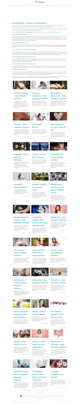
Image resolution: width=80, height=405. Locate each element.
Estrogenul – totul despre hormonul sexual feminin (38, 344)
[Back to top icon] (67, 403)
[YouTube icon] (64, 402)
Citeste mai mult (27, 110)
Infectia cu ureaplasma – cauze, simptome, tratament (40, 95)
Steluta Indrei (54, 369)
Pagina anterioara (40, 393)
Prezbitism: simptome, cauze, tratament (57, 374)
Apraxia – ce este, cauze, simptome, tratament (57, 252)
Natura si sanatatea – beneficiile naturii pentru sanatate (21, 314)
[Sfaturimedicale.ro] (40, 2)
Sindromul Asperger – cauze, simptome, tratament (21, 95)
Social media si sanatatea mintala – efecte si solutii (58, 314)
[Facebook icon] (63, 402)
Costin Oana (54, 182)
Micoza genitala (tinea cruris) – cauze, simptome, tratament (58, 95)
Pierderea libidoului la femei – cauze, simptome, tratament (21, 220)
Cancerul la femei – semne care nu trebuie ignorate (39, 252)
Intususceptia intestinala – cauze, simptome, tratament (58, 344)
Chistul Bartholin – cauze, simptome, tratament (57, 157)
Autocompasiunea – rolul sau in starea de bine (58, 127)
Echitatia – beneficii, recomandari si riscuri (39, 187)
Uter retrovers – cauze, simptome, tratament (20, 252)
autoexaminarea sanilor (52, 32)
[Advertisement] (40, 13)
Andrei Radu (17, 90)
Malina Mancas (17, 369)
